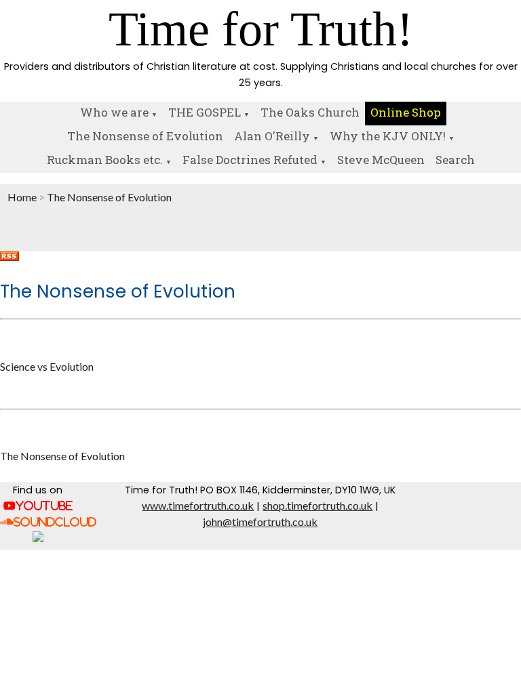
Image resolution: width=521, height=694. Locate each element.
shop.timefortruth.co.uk (317, 505)
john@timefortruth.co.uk (260, 521)
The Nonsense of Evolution (145, 136)
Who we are (114, 112)
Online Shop (405, 112)
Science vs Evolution (47, 366)
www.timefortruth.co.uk (198, 505)
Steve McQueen (381, 159)
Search (455, 159)
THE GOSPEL (204, 112)
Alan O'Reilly (272, 136)
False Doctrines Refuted (249, 159)
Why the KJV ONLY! (388, 136)
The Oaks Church (310, 112)
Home (22, 196)
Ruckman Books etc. (105, 159)
